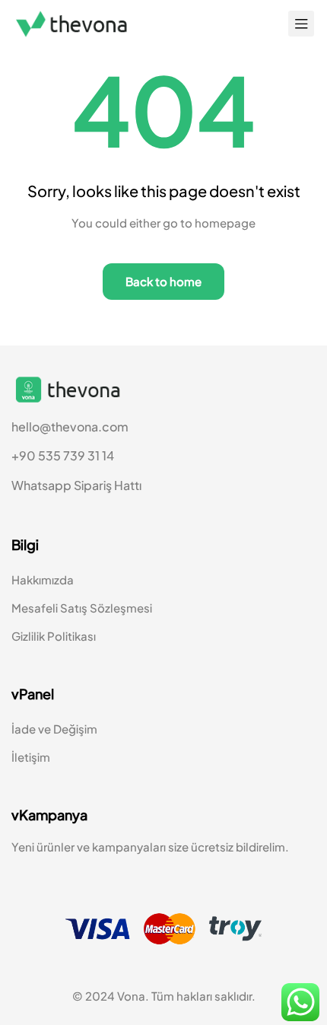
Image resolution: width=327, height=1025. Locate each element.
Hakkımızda (42, 579)
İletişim (30, 757)
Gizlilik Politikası (53, 636)
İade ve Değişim (54, 728)
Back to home (163, 281)
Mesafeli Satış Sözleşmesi (81, 607)
